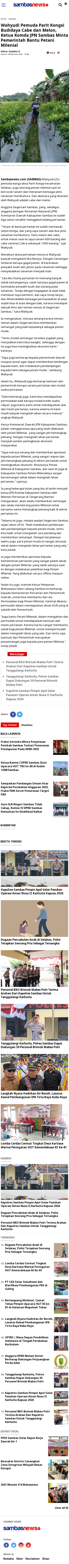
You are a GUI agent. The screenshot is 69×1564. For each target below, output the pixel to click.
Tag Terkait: (10, 725)
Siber (19, 1558)
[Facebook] (13, 714)
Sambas (12, 19)
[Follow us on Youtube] (28, 1545)
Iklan (45, 1558)
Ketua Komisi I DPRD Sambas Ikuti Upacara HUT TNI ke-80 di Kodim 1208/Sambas (24, 766)
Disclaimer (32, 1558)
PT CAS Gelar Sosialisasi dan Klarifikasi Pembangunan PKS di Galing (26, 1285)
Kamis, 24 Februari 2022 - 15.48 (15, 54)
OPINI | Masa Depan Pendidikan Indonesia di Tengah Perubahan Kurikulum (26, 1340)
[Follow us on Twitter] (14, 1545)
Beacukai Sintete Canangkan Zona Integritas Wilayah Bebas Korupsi (21, 1464)
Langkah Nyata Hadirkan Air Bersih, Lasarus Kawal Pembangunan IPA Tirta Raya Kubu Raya (34, 1095)
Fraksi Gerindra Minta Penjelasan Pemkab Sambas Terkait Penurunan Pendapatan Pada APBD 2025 (25, 745)
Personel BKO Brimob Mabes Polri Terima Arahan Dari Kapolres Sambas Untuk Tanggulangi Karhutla (34, 666)
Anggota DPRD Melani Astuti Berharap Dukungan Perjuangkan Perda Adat (27, 1359)
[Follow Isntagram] (21, 1545)
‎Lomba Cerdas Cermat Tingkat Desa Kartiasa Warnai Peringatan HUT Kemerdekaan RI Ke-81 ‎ (34, 1145)
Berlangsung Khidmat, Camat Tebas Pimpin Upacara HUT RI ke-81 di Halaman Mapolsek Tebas (27, 1303)
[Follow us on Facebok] (6, 1545)
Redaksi (8, 1558)
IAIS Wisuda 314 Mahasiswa (19, 1484)
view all (60, 1508)
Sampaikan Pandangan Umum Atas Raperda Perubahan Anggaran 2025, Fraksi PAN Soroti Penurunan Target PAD (25, 789)
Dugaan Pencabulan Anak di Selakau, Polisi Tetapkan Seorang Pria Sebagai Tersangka (30, 941)
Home (3, 19)
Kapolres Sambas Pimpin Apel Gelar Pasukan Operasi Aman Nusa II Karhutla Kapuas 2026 (34, 695)
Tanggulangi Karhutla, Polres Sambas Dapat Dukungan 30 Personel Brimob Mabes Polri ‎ (32, 681)
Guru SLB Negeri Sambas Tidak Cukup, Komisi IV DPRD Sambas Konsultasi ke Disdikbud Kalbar (21, 807)
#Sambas (26, 725)
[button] (65, 2)
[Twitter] (20, 714)
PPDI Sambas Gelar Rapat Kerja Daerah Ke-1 (22, 1439)
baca (52, 52)
